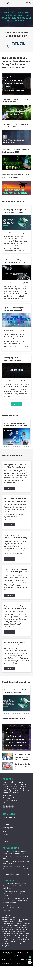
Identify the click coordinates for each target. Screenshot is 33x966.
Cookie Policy (15, 963)
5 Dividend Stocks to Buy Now (22, 768)
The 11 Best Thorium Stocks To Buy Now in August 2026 (16, 125)
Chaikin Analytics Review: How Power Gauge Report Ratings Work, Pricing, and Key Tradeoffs (16, 570)
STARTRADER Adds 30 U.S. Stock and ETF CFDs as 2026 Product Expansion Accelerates (16, 424)
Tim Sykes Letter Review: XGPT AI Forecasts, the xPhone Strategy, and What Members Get (15, 465)
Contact (6, 824)
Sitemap (5, 959)
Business (6, 838)
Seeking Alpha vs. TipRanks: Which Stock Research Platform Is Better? (15, 211)
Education (6, 835)
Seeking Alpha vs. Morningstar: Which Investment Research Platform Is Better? (13, 359)
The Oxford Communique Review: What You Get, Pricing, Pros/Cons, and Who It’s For (16, 500)
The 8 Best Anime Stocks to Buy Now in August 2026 (15, 100)
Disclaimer (5, 963)
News (5, 831)
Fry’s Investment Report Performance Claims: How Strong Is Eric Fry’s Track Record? (15, 261)
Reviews (5, 841)
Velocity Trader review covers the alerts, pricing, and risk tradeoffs (16, 643)
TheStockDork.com (9, 817)
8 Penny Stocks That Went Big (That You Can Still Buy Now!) (23, 758)
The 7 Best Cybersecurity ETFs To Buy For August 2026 (15, 150)
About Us (6, 821)
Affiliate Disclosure (22, 959)
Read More (9, 488)
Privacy (11, 959)
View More (16, 404)
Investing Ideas (8, 828)
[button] (4, 446)
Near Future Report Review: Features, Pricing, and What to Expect (16, 536)
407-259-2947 (8, 802)
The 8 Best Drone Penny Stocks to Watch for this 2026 (16, 176)
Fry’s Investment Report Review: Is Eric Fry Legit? (14, 308)
